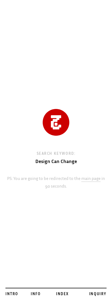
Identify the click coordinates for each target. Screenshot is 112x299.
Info (36, 294)
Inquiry (98, 294)
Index (62, 294)
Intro (11, 294)
